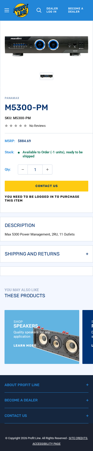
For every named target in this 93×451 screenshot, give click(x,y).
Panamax (12, 98)
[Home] (20, 10)
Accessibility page (46, 443)
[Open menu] (7, 10)
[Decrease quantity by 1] (23, 169)
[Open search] (39, 10)
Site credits (78, 438)
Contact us (46, 186)
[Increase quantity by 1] (47, 169)
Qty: (8, 169)
